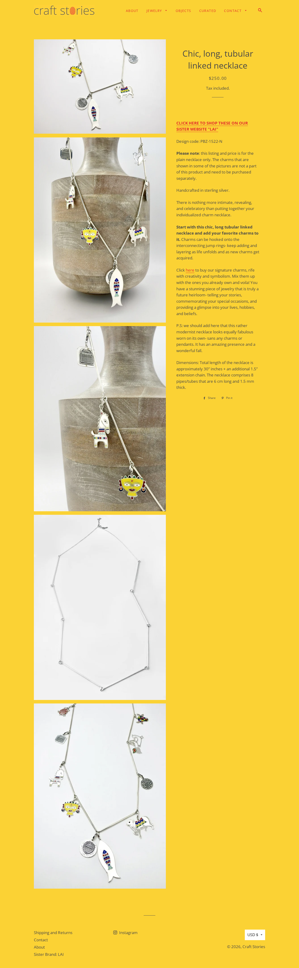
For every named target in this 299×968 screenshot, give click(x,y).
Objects (183, 10)
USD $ (252, 934)
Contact (233, 10)
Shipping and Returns (53, 932)
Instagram (128, 932)
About (132, 10)
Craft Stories (253, 946)
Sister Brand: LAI (49, 954)
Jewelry (154, 10)
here (190, 270)
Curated (207, 10)
